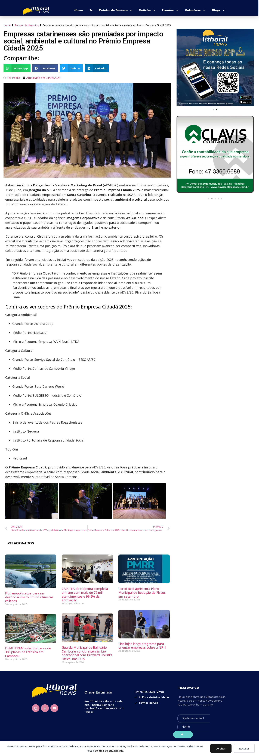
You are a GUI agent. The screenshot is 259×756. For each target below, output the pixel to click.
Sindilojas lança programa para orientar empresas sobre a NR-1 (142, 646)
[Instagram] (35, 708)
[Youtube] (54, 708)
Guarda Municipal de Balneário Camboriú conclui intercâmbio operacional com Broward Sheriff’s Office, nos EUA (87, 653)
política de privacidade (109, 750)
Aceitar (221, 748)
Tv (90, 10)
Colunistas (193, 10)
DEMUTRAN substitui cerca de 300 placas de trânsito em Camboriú (28, 652)
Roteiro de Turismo (113, 10)
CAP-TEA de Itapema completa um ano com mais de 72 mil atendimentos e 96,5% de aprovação (85, 594)
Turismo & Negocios (27, 25)
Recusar (244, 748)
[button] (17, 68)
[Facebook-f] (45, 708)
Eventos (168, 10)
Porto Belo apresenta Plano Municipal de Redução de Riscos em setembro (142, 592)
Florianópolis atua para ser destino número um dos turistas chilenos (29, 597)
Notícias (145, 10)
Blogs (216, 10)
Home (78, 10)
